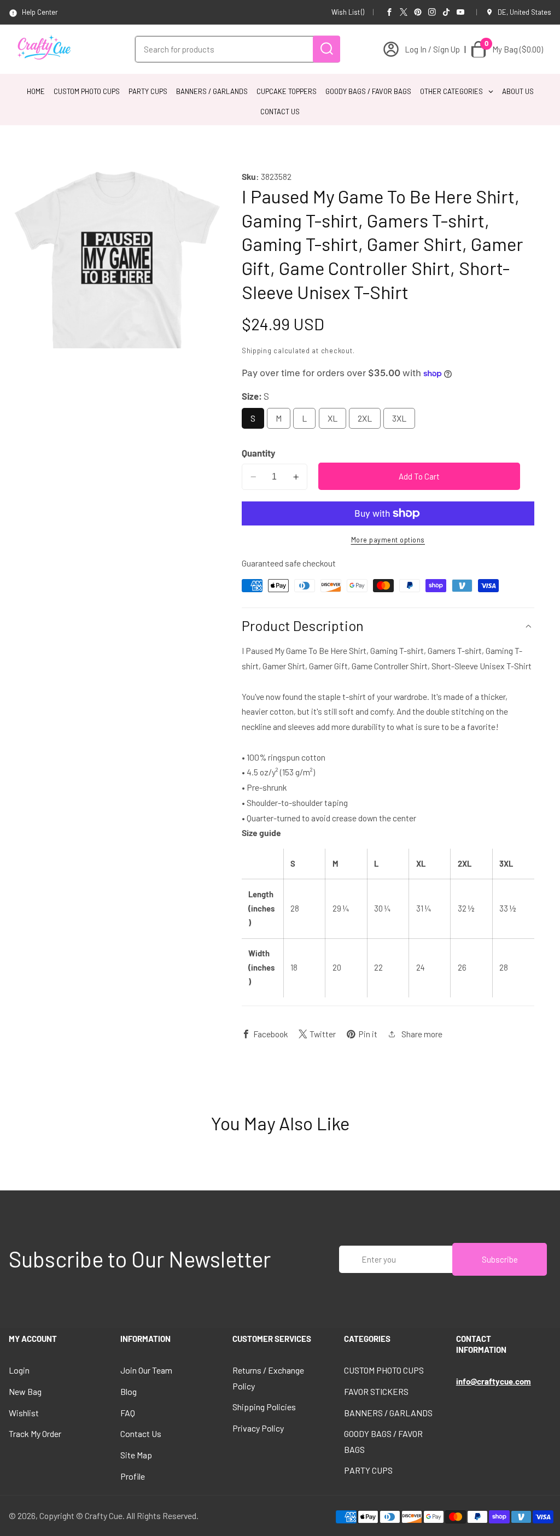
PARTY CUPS (368, 1470)
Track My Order (35, 1433)
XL (332, 418)
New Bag (25, 1391)
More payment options (388, 539)
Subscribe (500, 1259)
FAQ (127, 1412)
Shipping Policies (264, 1406)
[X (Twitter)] (403, 12)
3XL (399, 418)
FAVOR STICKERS (376, 1391)
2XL (365, 418)
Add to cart (419, 476)
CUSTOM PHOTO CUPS (384, 1370)
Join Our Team (146, 1370)
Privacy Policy (258, 1428)
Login (19, 1370)
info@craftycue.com (493, 1381)
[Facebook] (389, 12)
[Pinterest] (418, 12)
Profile (132, 1476)
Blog (128, 1391)
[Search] (326, 49)
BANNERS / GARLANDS (388, 1412)
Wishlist (24, 1412)
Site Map (136, 1455)
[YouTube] (460, 12)
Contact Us (140, 1433)
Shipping (257, 350)
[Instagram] (432, 12)
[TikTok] (446, 12)
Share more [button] (421, 1034)
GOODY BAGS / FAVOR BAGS (383, 1441)
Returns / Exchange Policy (268, 1378)
